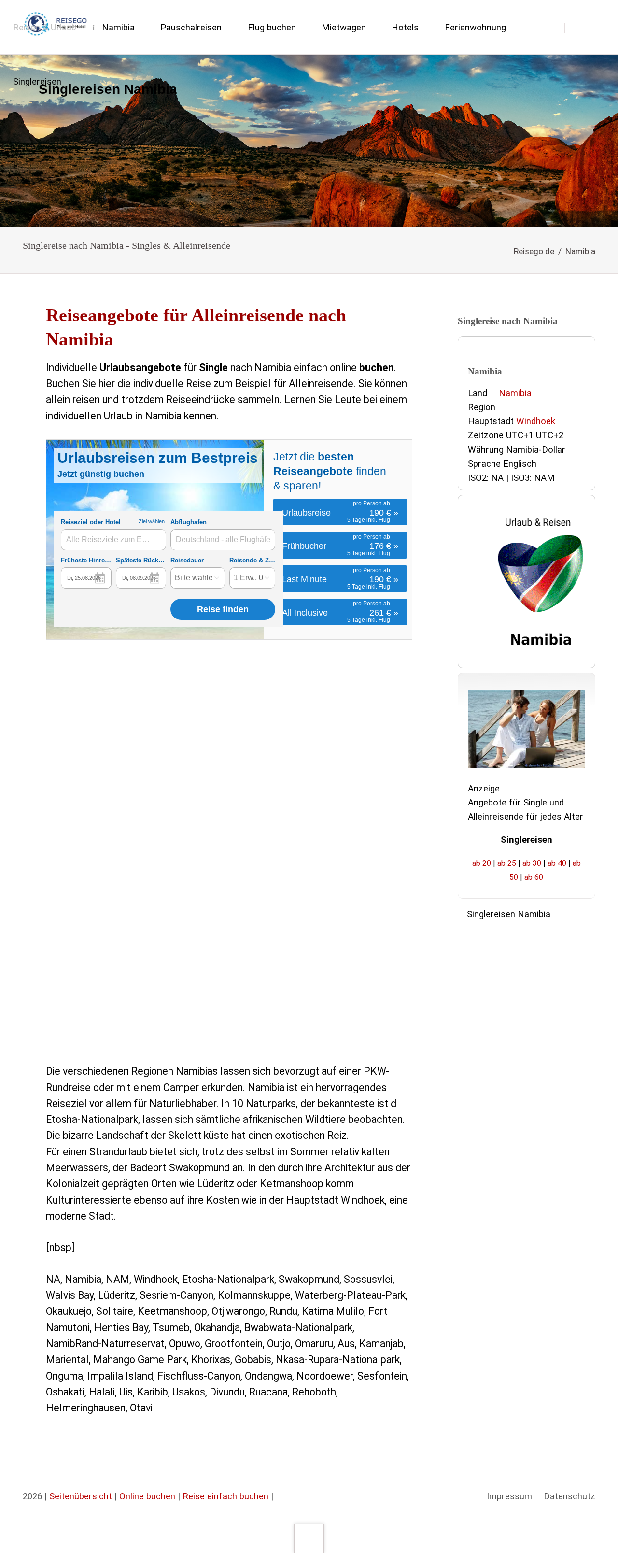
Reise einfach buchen (225, 1496)
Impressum (509, 1496)
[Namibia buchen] (309, 141)
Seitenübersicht (80, 1496)
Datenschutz (569, 1496)
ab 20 (481, 863)
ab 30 (531, 863)
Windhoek (535, 421)
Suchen (581, 28)
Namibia (515, 393)
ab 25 (506, 863)
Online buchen (147, 1496)
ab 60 (533, 877)
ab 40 (557, 863)
